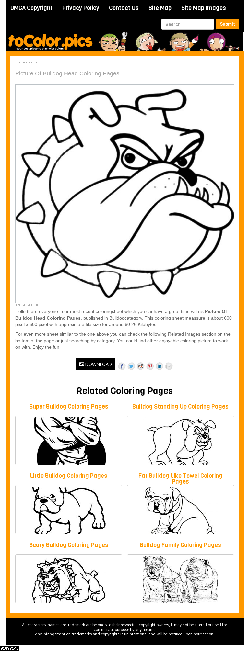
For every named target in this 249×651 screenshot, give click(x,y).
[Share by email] (169, 366)
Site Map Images (203, 8)
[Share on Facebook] (122, 366)
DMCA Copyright (31, 8)
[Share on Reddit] (141, 366)
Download (98, 364)
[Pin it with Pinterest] (150, 366)
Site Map (160, 8)
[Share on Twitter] (131, 366)
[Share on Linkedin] (159, 366)
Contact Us (124, 8)
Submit (227, 24)
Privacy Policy (80, 8)
